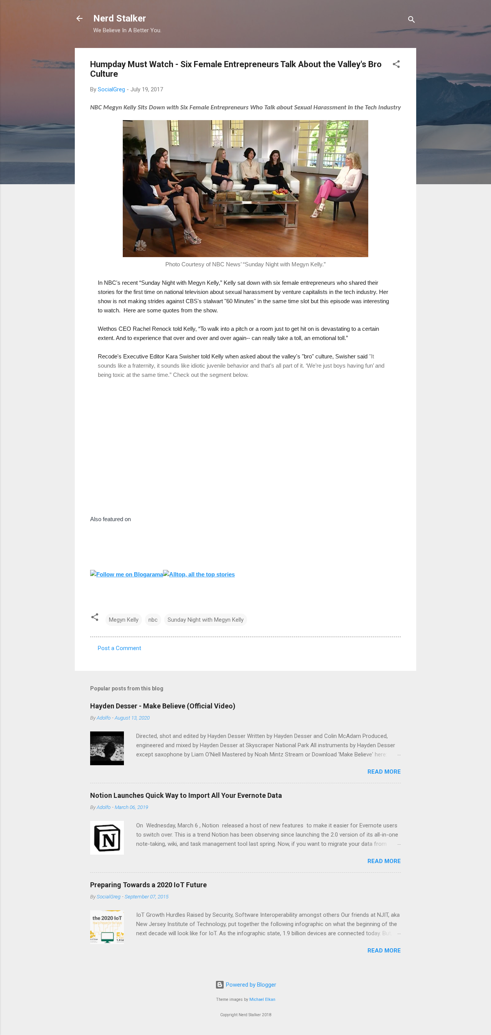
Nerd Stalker (119, 18)
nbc (153, 619)
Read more (384, 771)
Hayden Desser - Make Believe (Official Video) (163, 706)
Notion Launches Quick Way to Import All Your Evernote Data (186, 795)
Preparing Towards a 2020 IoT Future (148, 885)
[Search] (411, 21)
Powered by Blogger (250, 984)
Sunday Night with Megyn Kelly (206, 619)
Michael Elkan (262, 999)
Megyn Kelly (123, 619)
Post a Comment (119, 648)
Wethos (107, 328)
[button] (396, 65)
